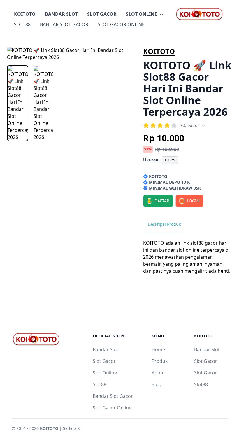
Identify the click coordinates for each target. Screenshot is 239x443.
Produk (160, 361)
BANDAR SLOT (61, 14)
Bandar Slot (105, 349)
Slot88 (99, 384)
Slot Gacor (104, 361)
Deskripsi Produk (164, 224)
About (158, 373)
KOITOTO (25, 14)
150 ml (169, 159)
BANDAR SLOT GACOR (64, 24)
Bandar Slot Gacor (113, 396)
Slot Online (105, 373)
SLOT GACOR (102, 14)
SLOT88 (22, 24)
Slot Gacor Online (112, 408)
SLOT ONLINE (141, 14)
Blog (156, 384)
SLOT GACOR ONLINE (121, 24)
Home (158, 349)
